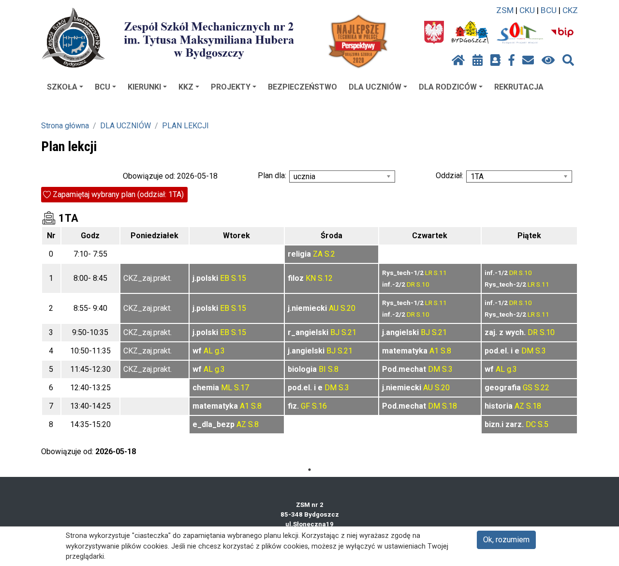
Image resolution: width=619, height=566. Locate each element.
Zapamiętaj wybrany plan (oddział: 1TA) (118, 194)
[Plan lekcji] (477, 60)
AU (334, 308)
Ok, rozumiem (506, 539)
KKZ (185, 87)
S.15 (238, 278)
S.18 (449, 406)
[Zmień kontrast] (548, 60)
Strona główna (65, 125)
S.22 (541, 387)
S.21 (348, 332)
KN (311, 278)
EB (224, 278)
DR (411, 284)
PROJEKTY (231, 87)
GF (305, 406)
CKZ (570, 10)
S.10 (422, 284)
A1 (434, 350)
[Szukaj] (568, 60)
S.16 (319, 406)
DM (527, 350)
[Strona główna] (458, 60)
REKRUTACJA (519, 87)
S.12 (325, 278)
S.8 (446, 350)
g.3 (220, 350)
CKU (527, 10)
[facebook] (511, 60)
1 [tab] (309, 469)
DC (531, 424)
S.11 (440, 272)
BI (322, 369)
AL (208, 350)
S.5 (543, 424)
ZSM (505, 10)
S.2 (329, 254)
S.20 (347, 308)
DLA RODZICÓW (448, 87)
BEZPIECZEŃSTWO (302, 87)
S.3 (540, 350)
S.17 (241, 387)
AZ (519, 406)
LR (428, 272)
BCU (549, 10)
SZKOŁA (62, 87)
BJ (334, 332)
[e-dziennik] (495, 60)
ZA (318, 254)
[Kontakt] (528, 60)
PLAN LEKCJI (185, 125)
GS (527, 387)
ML (226, 387)
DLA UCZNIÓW (375, 87)
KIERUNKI (144, 87)
